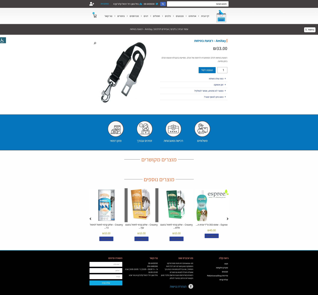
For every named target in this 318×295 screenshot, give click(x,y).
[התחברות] (92, 4)
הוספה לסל (207, 70)
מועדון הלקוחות (222, 267)
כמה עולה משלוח (216, 78)
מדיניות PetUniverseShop (217, 275)
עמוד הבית (183, 29)
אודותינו (192, 16)
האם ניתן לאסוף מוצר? (213, 96)
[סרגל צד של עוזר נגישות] (3, 40)
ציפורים (121, 16)
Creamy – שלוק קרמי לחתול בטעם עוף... (141, 226)
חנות (226, 263)
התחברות (105, 3)
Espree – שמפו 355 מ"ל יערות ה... (212, 224)
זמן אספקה (218, 84)
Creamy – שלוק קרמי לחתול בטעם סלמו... (176, 226)
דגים (146, 16)
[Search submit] (163, 4)
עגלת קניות (223, 279)
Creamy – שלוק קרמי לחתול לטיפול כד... (106, 226)
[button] (193, 79)
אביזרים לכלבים (161, 29)
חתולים (156, 16)
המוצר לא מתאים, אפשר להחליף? (208, 90)
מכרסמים (134, 16)
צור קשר (108, 16)
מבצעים (180, 16)
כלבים (168, 16)
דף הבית (205, 16)
